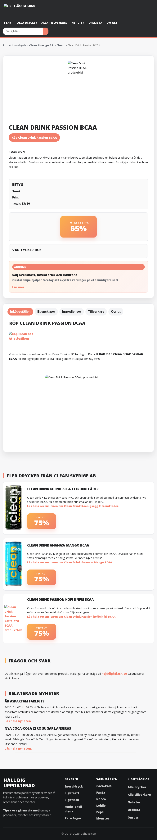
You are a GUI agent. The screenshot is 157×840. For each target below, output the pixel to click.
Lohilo (101, 805)
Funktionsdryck (14, 45)
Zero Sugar (73, 818)
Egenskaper (46, 311)
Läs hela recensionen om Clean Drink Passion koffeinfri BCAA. (71, 616)
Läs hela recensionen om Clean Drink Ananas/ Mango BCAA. (70, 562)
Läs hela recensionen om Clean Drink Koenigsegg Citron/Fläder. (73, 506)
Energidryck (74, 786)
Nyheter (77, 23)
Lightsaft (72, 793)
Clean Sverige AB (41, 45)
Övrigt (116, 311)
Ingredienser (71, 311)
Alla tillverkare (54, 23)
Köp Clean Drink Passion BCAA (34, 137)
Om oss (112, 23)
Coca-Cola (104, 786)
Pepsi (100, 812)
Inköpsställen (20, 311)
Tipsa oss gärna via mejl (21, 810)
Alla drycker (27, 23)
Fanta (100, 792)
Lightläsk (72, 800)
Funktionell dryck (73, 809)
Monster (102, 818)
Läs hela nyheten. (18, 721)
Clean (60, 45)
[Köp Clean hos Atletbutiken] (78, 336)
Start (8, 23)
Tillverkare (96, 311)
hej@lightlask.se (114, 673)
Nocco (101, 799)
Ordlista (95, 23)
